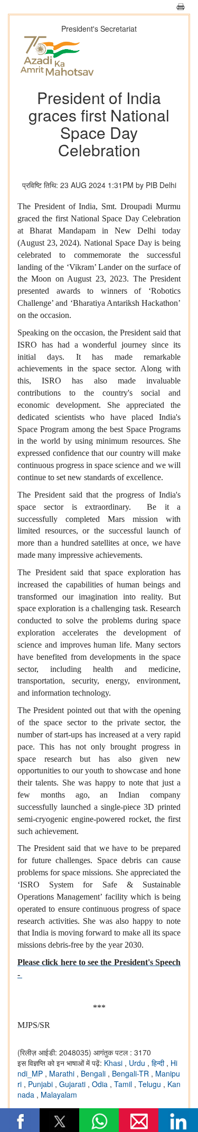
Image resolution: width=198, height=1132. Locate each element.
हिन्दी (159, 1063)
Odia (101, 1084)
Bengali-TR (131, 1073)
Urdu (138, 1063)
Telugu (150, 1084)
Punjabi (41, 1084)
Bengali (94, 1073)
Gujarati (73, 1084)
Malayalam (59, 1094)
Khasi (114, 1063)
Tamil (124, 1084)
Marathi (63, 1073)
